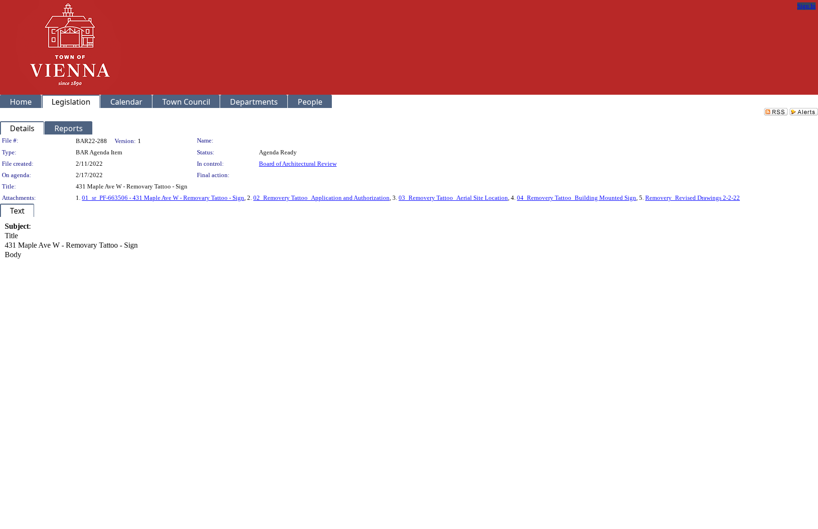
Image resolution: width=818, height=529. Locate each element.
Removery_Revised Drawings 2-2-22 (692, 197)
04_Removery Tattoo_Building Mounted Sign (576, 197)
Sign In (806, 5)
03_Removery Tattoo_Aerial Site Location (453, 197)
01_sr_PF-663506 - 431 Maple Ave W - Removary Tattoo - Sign (163, 197)
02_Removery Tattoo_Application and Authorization (321, 197)
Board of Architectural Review (298, 163)
